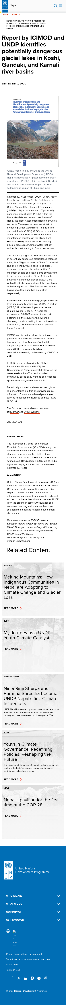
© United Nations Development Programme (26, 990)
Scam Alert (12, 964)
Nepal (13, 5)
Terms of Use (13, 970)
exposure (45, 978)
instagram (32, 978)
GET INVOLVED (15, 920)
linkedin (25, 978)
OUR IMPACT (13, 912)
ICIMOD (14, 412)
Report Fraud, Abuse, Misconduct (24, 954)
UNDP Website (32, 412)
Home (5, 15)
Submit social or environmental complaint (28, 959)
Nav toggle (60, 6)
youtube (39, 978)
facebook (12, 978)
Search (56, 6)
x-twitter (18, 978)
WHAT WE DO (14, 904)
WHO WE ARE (14, 896)
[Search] (15, 938)
